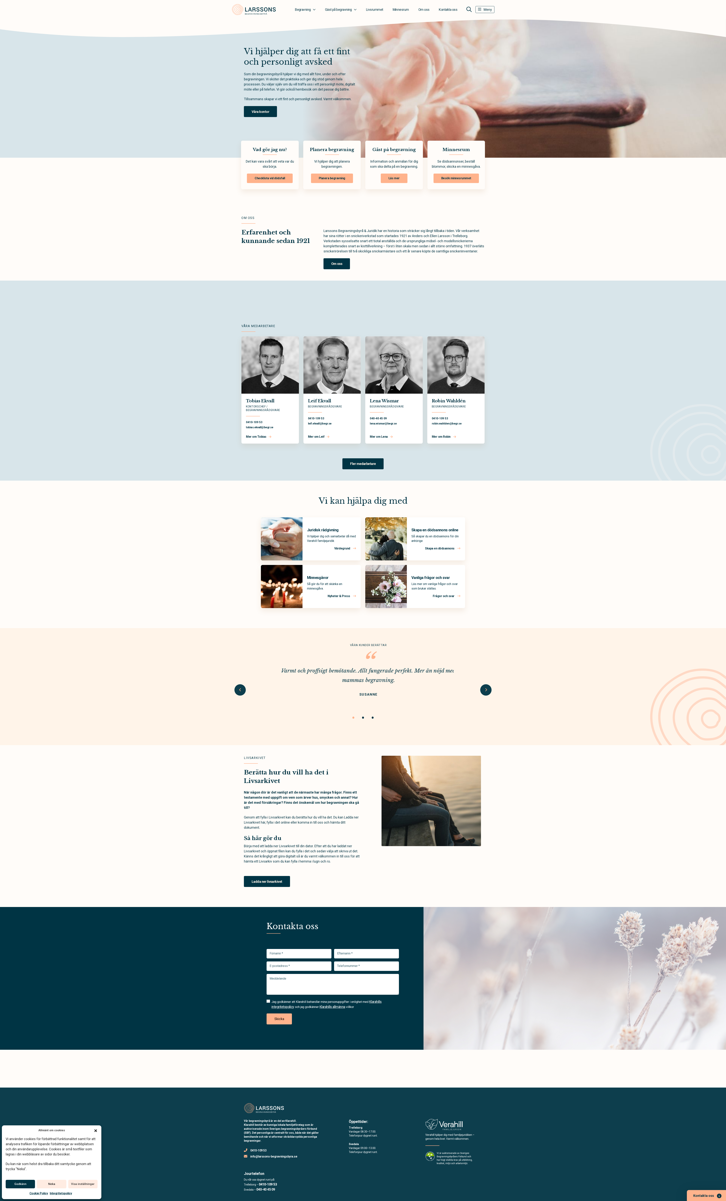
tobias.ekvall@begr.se (259, 427)
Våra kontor (260, 112)
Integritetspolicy (61, 1193)
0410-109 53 (254, 422)
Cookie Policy (38, 1193)
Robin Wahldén (448, 400)
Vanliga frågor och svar (430, 577)
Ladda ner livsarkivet (267, 882)
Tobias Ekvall (260, 400)
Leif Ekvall (319, 400)
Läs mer (394, 178)
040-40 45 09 (378, 418)
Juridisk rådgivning (323, 530)
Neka (51, 1184)
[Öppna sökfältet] (469, 9)
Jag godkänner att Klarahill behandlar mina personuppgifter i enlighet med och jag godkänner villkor (326, 1004)
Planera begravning (332, 178)
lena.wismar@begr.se (383, 423)
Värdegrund (342, 548)
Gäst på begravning (338, 10)
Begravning (303, 10)
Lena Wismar (384, 400)
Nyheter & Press (339, 596)
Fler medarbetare (363, 464)
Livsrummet (374, 10)
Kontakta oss (448, 10)
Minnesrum (401, 10)
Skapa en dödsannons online (434, 530)
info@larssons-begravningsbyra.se (273, 1156)
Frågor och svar (444, 596)
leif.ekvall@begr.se (320, 423)
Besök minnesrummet (456, 178)
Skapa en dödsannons (440, 548)
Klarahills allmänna (332, 1007)
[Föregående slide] (240, 690)
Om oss (424, 10)
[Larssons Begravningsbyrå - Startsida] (264, 1108)
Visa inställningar (83, 1184)
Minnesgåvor (317, 577)
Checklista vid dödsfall (270, 178)
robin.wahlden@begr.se (447, 423)
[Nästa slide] (486, 690)
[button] (96, 1130)
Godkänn (20, 1184)
